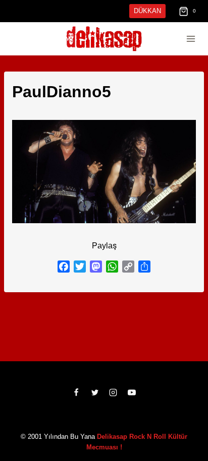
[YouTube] (132, 392)
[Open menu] (190, 39)
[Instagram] (113, 392)
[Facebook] (76, 392)
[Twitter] (95, 392)
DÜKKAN (148, 11)
